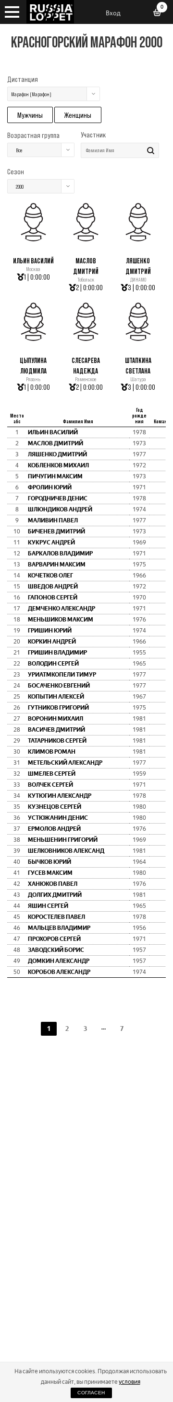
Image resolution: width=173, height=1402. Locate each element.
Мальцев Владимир (59, 928)
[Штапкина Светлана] (138, 338)
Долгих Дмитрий (55, 895)
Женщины (77, 115)
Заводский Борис (56, 950)
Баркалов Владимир (60, 553)
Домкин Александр (58, 961)
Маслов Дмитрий (55, 443)
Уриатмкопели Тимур (62, 674)
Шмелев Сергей (51, 773)
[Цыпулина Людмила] (33, 338)
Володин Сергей (53, 663)
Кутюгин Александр (59, 795)
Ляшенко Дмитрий (57, 454)
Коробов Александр (59, 972)
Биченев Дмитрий (56, 531)
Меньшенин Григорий (63, 840)
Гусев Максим (50, 873)
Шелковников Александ (66, 851)
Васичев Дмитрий (56, 729)
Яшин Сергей (48, 906)
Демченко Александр (61, 608)
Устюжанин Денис (58, 817)
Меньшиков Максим (60, 619)
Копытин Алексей (56, 696)
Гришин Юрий (50, 630)
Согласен (91, 1392)
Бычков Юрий (49, 862)
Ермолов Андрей (54, 828)
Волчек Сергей (50, 784)
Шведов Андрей (53, 586)
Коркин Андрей (52, 641)
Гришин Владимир (57, 652)
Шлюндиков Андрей (60, 509)
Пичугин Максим (55, 476)
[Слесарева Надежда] (85, 338)
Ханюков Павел (52, 884)
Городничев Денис (57, 498)
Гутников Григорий (58, 707)
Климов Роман (51, 751)
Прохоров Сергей (54, 939)
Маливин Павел (53, 520)
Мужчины (30, 115)
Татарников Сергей (57, 740)
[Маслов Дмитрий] (85, 239)
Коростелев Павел (56, 917)
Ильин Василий (33, 261)
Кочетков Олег (50, 575)
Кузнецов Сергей (54, 806)
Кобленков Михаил (58, 465)
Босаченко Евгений (59, 685)
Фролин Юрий (50, 487)
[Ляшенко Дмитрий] (138, 239)
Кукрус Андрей (51, 542)
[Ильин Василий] (33, 239)
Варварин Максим (57, 564)
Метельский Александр (65, 762)
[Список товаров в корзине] (160, 13)
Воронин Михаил (55, 718)
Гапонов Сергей (52, 597)
